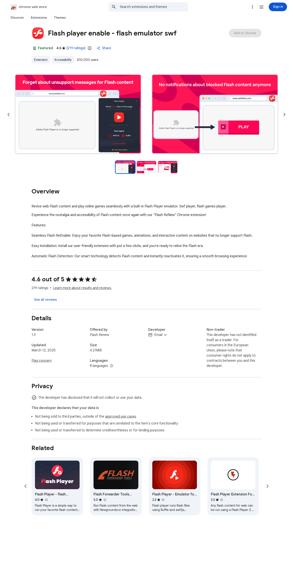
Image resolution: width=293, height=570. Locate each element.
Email (158, 335)
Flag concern (41, 361)
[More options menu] (252, 7)
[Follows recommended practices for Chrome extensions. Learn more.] (34, 48)
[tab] (17, 17)
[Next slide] (284, 114)
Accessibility (63, 60)
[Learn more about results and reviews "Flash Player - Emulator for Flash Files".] (163, 500)
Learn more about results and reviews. (82, 288)
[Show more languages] (111, 366)
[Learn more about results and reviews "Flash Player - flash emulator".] (46, 500)
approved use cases (120, 416)
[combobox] (154, 6)
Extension (41, 60)
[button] (261, 7)
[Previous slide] (8, 114)
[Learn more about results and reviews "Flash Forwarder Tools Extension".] (105, 500)
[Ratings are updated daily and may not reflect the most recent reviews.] (89, 48)
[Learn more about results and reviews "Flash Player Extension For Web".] (221, 500)
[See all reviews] (45, 299)
